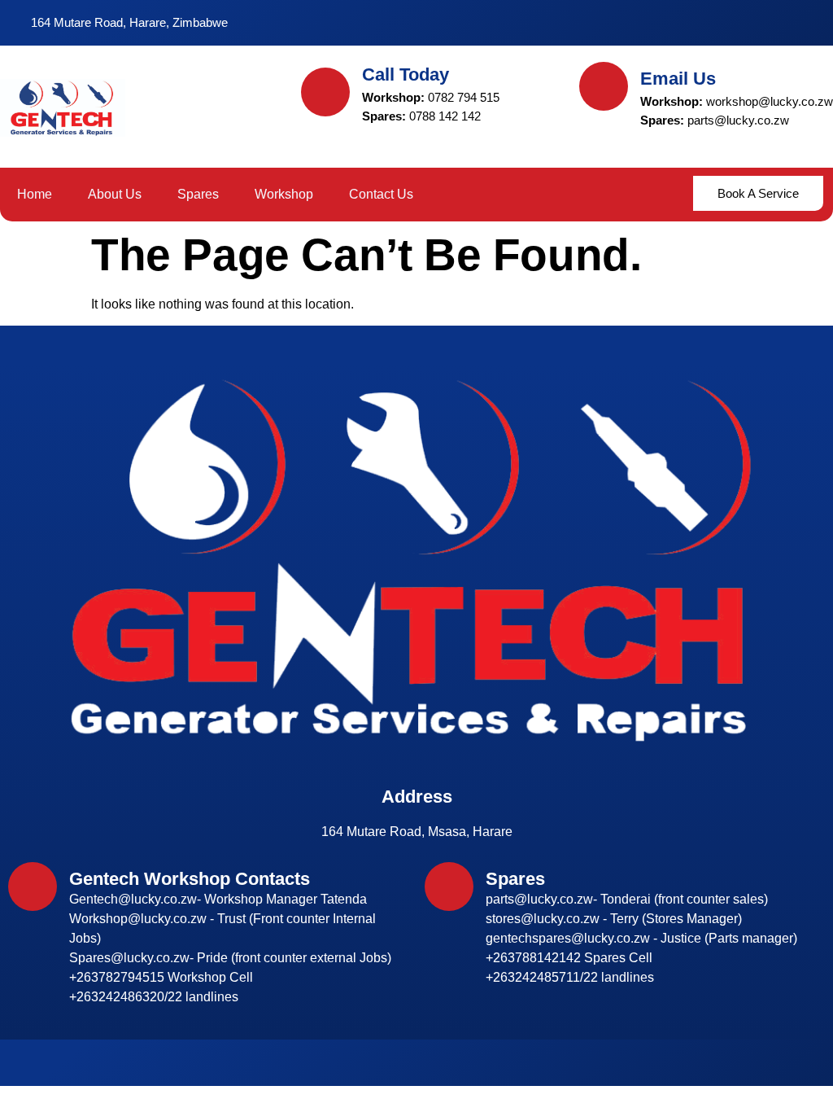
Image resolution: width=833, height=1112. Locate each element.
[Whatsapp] (781, 22)
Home (34, 194)
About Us (115, 194)
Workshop (284, 194)
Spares (198, 194)
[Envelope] (810, 22)
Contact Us (381, 194)
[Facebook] (722, 22)
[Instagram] (751, 22)
